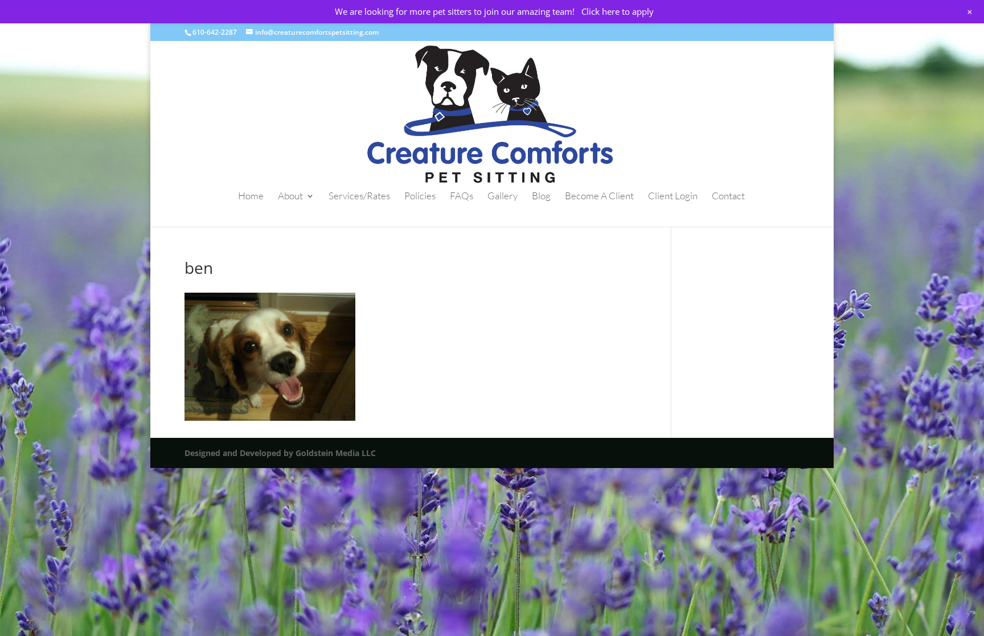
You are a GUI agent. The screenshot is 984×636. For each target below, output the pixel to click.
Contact (728, 197)
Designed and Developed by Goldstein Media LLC (280, 453)
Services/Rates (359, 197)
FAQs (461, 197)
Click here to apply (617, 11)
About (290, 197)
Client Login (673, 197)
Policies (420, 197)
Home (251, 197)
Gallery (502, 197)
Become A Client (599, 197)
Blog (541, 197)
